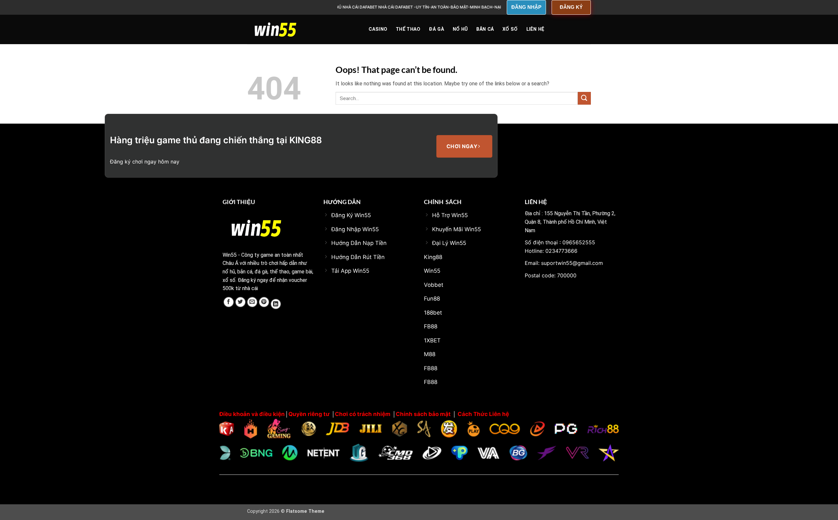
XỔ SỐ (510, 29)
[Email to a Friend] (252, 302)
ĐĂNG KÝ (571, 7)
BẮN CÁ (485, 29)
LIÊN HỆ (535, 29)
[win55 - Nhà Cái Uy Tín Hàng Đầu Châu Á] (280, 29)
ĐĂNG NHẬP (526, 7)
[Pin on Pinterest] (264, 302)
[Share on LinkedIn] (275, 304)
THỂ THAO (408, 29)
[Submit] (584, 98)
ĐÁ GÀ (436, 29)
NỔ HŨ (460, 29)
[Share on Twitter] (240, 302)
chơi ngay (462, 146)
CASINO (378, 29)
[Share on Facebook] (228, 302)
